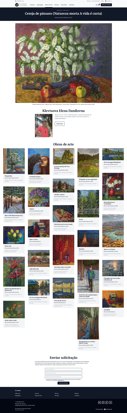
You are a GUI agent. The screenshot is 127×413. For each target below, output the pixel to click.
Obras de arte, (9, 180)
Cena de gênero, (33, 182)
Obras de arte (48, 5)
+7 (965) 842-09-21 (20, 1)
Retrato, (19, 294)
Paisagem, (20, 180)
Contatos (71, 5)
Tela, (51, 104)
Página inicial (59, 10)
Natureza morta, (41, 104)
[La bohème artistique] (21, 5)
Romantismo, (59, 104)
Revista (57, 5)
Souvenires (64, 5)
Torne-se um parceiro (96, 1)
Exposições (40, 5)
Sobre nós (89, 1)
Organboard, (7, 221)
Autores (32, 5)
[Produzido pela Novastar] (107, 409)
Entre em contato (106, 4)
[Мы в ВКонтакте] (99, 402)
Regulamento (61, 380)
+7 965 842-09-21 (19, 402)
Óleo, (68, 104)
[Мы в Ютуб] (110, 402)
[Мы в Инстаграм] (103, 402)
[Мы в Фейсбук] (107, 402)
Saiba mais (59, 123)
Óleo (8, 181)
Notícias (102, 1)
